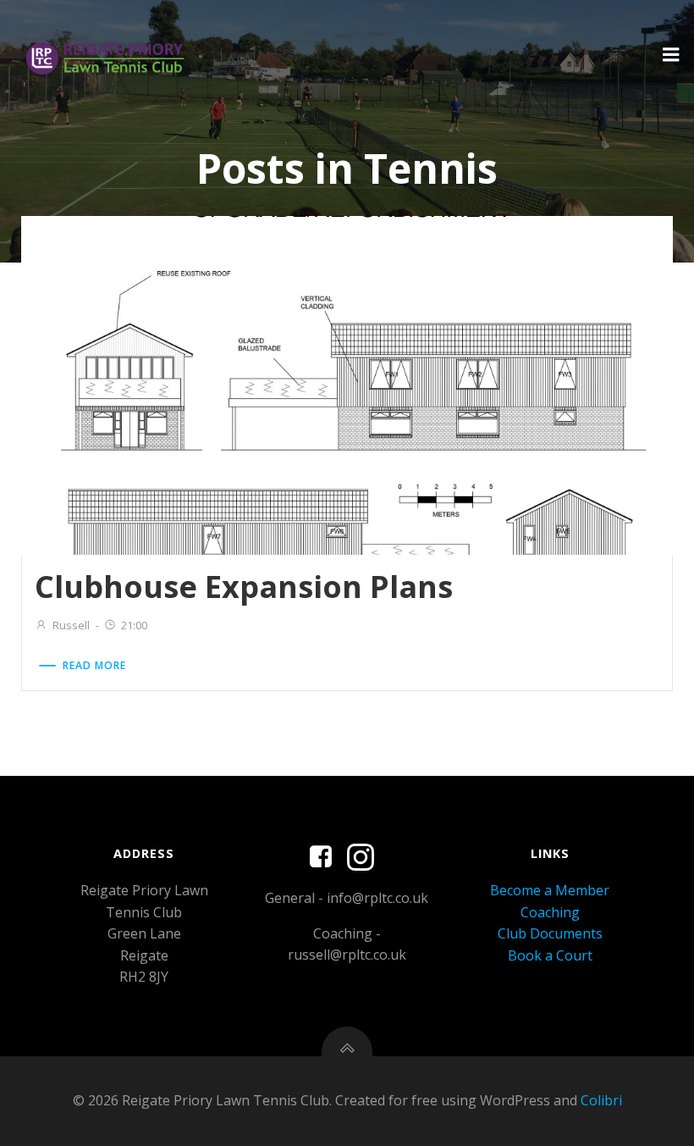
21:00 (134, 625)
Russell (71, 625)
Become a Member (549, 890)
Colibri (601, 1100)
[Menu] (671, 55)
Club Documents (550, 933)
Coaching (550, 912)
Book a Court (550, 955)
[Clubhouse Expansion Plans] (347, 384)
